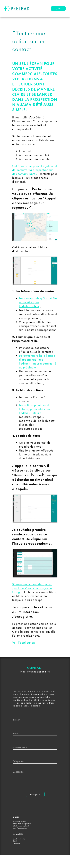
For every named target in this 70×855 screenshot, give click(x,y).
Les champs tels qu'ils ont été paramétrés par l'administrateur (38, 302)
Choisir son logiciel (21, 826)
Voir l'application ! (24, 642)
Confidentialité (19, 839)
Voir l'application (20, 828)
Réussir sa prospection (22, 824)
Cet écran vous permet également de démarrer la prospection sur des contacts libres (34, 170)
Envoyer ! (35, 794)
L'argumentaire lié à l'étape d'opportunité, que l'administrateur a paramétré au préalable (37, 361)
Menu (58, 8)
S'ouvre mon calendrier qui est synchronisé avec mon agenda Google (32, 588)
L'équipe (16, 843)
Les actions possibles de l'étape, (34, 409)
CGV (15, 841)
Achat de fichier (19, 821)
